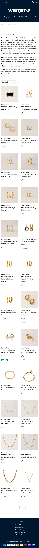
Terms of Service (19, 532)
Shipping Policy (19, 527)
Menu (5, 2)
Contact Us (19, 535)
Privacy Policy (19, 530)
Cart (36, 2)
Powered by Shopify (25, 541)
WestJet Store (15, 541)
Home (2, 24)
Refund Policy (19, 525)
